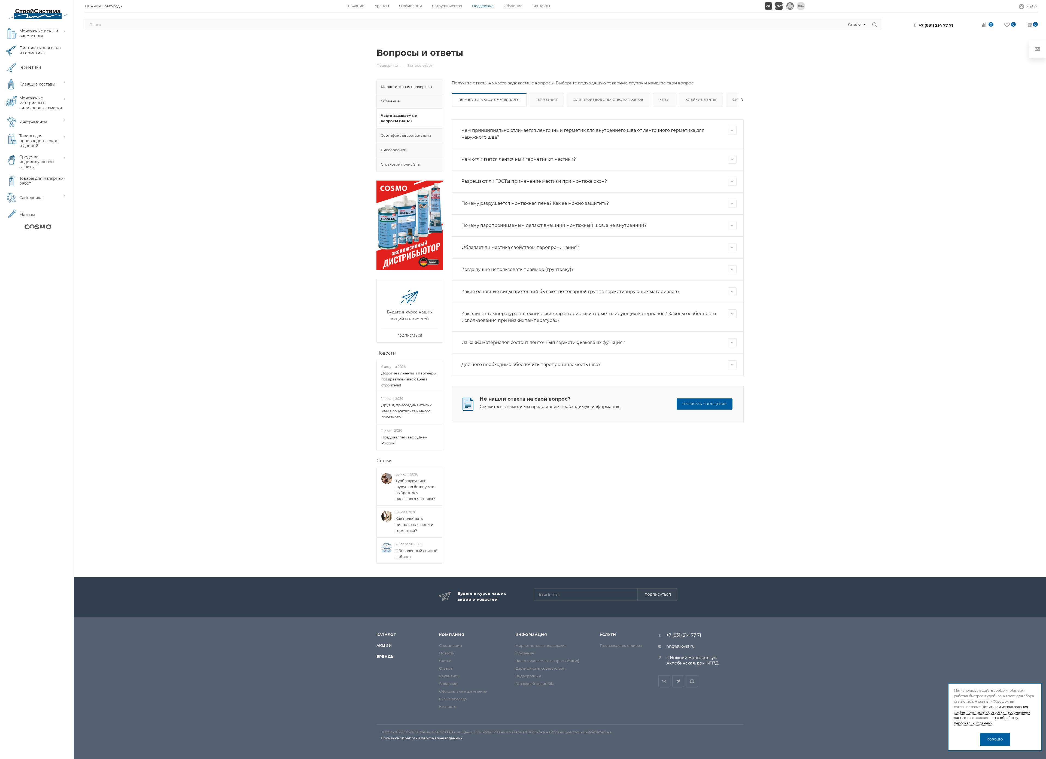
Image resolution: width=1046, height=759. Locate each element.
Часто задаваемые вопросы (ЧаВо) (547, 661)
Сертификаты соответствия (540, 668)
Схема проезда (453, 699)
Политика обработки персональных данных (422, 738)
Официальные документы (463, 691)
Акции (384, 645)
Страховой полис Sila (534, 683)
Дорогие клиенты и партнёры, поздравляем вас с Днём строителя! (409, 379)
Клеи (664, 100)
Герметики (546, 100)
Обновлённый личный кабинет (416, 553)
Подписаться (658, 594)
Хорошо (995, 739)
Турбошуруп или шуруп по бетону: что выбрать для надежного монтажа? (415, 489)
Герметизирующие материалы (489, 100)
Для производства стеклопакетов (608, 100)
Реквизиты (449, 676)
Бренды (385, 656)
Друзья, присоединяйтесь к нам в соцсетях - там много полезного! (406, 411)
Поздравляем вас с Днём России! (404, 440)
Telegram (678, 681)
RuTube (692, 681)
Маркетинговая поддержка (541, 645)
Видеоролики (528, 676)
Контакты (448, 706)
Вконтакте (664, 681)
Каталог (386, 634)
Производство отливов (621, 645)
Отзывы (446, 668)
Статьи (384, 460)
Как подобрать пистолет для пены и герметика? (414, 524)
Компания (451, 634)
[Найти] (874, 24)
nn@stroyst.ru (680, 646)
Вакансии (448, 683)
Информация (531, 634)
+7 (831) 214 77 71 (936, 25)
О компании (450, 645)
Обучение (524, 653)
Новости (386, 353)
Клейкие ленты (701, 100)
